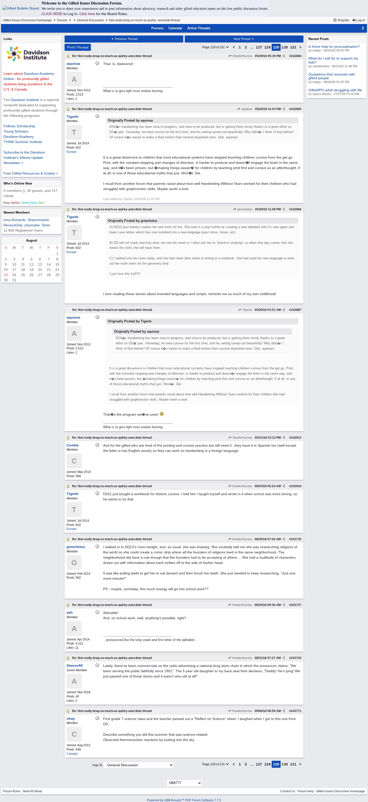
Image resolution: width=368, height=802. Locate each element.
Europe (72, 152)
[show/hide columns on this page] (363, 28)
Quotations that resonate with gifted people (331, 76)
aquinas (247, 109)
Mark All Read (32, 791)
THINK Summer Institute (23, 142)
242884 (296, 56)
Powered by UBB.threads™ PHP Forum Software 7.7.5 (184, 800)
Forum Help (306, 791)
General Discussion (90, 20)
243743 (296, 658)
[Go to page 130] (300, 47)
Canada (72, 753)
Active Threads (198, 28)
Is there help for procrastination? (334, 47)
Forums (62, 20)
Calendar (175, 28)
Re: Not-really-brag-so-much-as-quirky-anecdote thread (112, 56)
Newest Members (17, 212)
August (31, 240)
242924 (296, 486)
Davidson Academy (19, 137)
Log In (360, 20)
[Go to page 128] (234, 47)
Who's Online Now (18, 183)
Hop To (97, 765)
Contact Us (287, 791)
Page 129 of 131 (214, 47)
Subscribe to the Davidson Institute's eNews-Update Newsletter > (24, 157)
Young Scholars (16, 131)
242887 (296, 310)
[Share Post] (284, 56)
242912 (296, 437)
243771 (296, 711)
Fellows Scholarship (19, 126)
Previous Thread (125, 39)
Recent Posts (318, 39)
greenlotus (245, 209)
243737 (296, 605)
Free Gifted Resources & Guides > (31, 173)
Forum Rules (12, 791)
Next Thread (242, 39)
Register (343, 20)
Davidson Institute (25, 100)
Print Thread (77, 47)
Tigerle (247, 310)
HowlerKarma (242, 56)
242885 (296, 109)
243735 (296, 539)
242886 (296, 209)
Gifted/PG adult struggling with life (335, 90)
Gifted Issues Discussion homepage (27, 20)
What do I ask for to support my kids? (333, 60)
